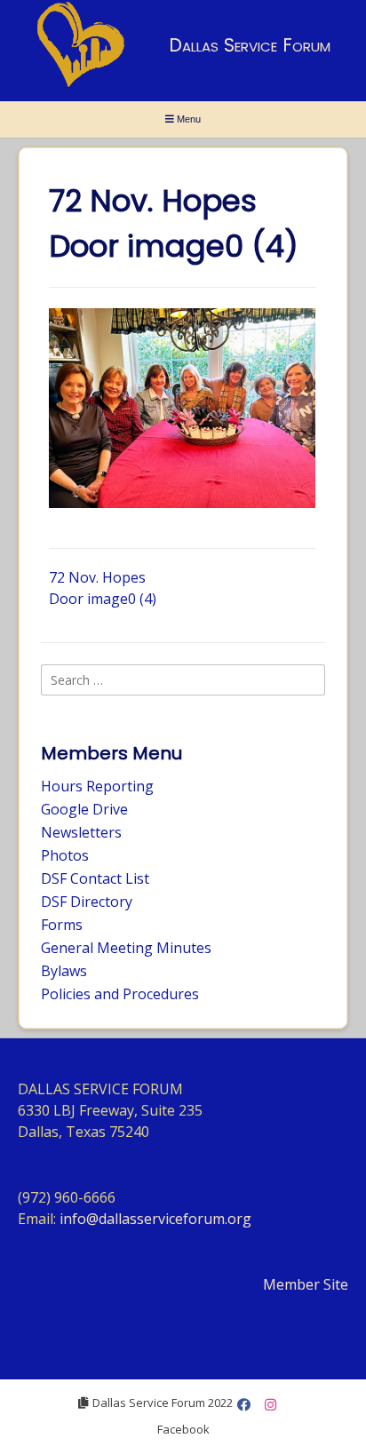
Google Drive (84, 809)
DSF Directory (86, 901)
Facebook (183, 1429)
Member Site (305, 1284)
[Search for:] (183, 679)
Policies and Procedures (120, 994)
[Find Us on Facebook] (243, 1404)
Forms (62, 924)
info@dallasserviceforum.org (155, 1218)
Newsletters (81, 832)
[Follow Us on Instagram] (270, 1404)
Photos (65, 855)
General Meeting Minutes (126, 947)
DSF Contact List (95, 878)
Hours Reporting (97, 786)
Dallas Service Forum (249, 45)
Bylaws (64, 971)
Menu (187, 119)
